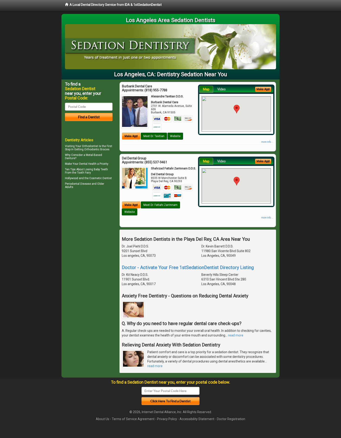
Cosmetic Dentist (100, 178)
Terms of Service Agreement (133, 419)
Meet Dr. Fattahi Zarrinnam (160, 205)
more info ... (267, 142)
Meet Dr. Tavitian (153, 136)
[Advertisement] (89, 230)
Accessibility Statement (197, 419)
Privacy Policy (167, 419)
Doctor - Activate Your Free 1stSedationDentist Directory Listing (188, 267)
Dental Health (88, 163)
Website (175, 136)
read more (235, 335)
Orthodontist (90, 146)
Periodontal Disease (78, 183)
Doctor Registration (231, 419)
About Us (102, 419)
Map (206, 89)
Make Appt (131, 136)
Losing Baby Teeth (96, 169)
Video (221, 89)
